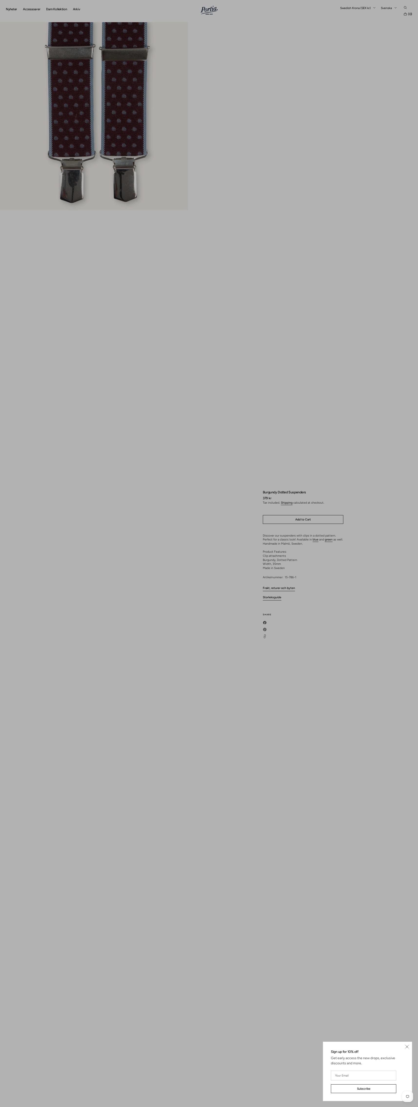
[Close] (407, 1047)
